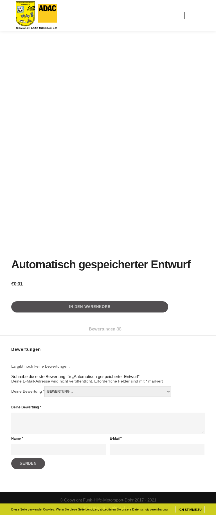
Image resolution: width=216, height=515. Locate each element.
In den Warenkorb (90, 307)
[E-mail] (201, 15)
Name (17, 438)
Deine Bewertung (27, 391)
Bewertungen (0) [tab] (105, 329)
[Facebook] (192, 15)
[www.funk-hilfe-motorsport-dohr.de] (36, 15)
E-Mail (116, 438)
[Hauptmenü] (175, 15)
